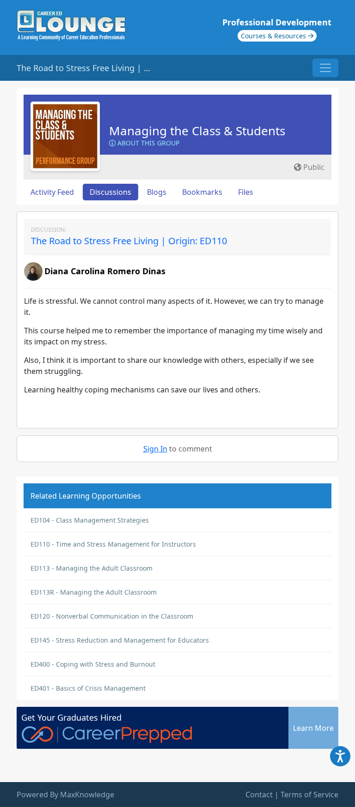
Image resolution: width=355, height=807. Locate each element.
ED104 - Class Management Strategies (90, 520)
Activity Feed (52, 192)
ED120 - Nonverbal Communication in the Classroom (112, 616)
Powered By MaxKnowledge (65, 794)
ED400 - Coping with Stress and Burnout (93, 664)
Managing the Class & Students (197, 130)
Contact (259, 794)
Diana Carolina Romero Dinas (104, 271)
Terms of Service (309, 794)
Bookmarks (202, 192)
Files (245, 192)
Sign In (155, 449)
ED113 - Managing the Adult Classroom (92, 568)
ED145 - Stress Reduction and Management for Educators (120, 640)
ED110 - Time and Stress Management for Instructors (113, 544)
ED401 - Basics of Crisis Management (88, 688)
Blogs (156, 192)
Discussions (110, 192)
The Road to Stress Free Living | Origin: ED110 (129, 241)
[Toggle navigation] (325, 68)
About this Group (147, 143)
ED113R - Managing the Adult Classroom (94, 592)
